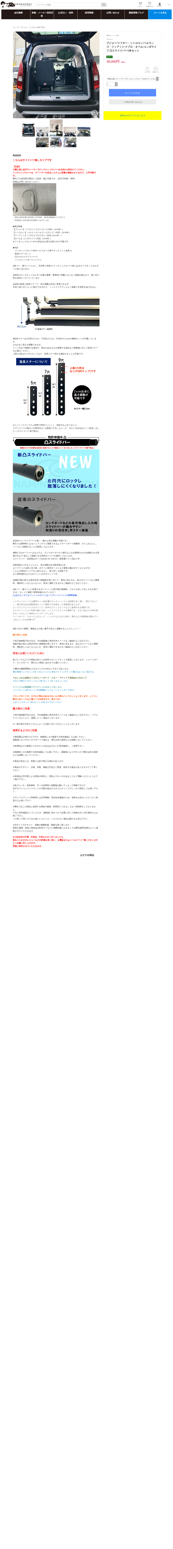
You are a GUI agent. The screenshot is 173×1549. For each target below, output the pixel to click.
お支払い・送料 (65, 13)
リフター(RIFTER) (37, 27)
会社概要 (18, 13)
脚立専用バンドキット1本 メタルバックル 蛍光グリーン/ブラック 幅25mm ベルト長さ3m (53, 672)
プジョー (24, 27)
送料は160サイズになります (132, 115)
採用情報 (89, 13)
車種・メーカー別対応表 (42, 14)
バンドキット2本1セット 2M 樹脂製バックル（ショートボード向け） (44, 690)
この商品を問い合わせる (132, 102)
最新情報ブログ (136, 13)
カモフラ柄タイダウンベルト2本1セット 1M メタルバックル (40, 681)
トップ (16, 27)
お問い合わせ (112, 13)
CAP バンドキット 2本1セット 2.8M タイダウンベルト (37, 702)
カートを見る (160, 13)
